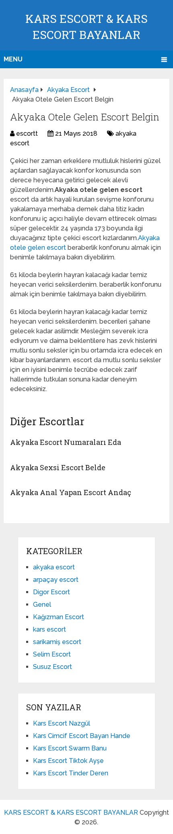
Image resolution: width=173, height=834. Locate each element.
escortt (27, 133)
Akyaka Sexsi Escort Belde (57, 467)
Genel (42, 604)
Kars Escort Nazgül (61, 723)
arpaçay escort (55, 579)
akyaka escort (54, 567)
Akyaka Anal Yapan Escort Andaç (70, 492)
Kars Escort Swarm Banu (70, 748)
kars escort (49, 629)
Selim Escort (52, 654)
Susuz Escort (52, 667)
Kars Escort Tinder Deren (70, 773)
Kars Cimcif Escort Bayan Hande (81, 736)
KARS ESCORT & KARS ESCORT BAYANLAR (71, 812)
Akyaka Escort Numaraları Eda (65, 442)
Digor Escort (51, 592)
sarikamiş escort (57, 642)
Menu (13, 59)
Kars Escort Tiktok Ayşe (68, 761)
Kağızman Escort (58, 617)
